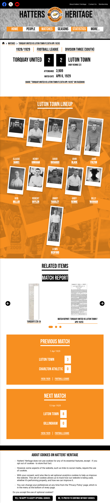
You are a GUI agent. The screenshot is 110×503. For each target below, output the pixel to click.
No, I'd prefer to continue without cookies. (76, 498)
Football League (47, 49)
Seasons (63, 29)
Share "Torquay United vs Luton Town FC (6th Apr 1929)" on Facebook (55, 82)
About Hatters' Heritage (77, 4)
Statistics (79, 29)
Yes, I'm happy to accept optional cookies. (33, 498)
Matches (47, 29)
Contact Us (93, 4)
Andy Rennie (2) (74, 64)
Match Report (55, 277)
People (30, 29)
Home (14, 29)
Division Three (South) (79, 49)
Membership (103, 4)
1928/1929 (23, 49)
